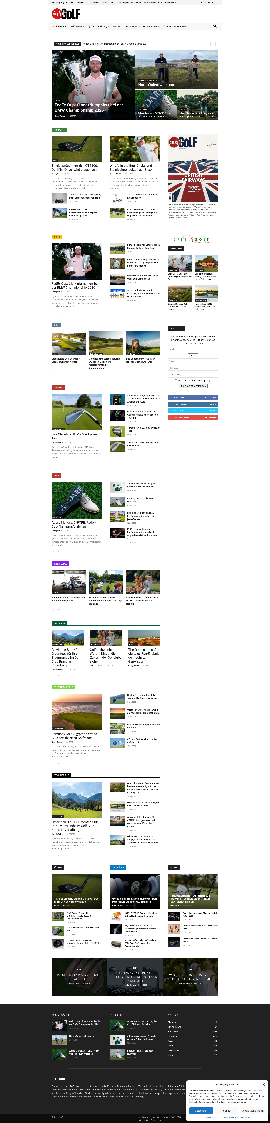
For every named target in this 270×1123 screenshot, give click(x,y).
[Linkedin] (209, 2)
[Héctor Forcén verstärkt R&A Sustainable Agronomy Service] (117, 699)
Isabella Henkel (96, 665)
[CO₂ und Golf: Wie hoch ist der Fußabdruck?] (117, 743)
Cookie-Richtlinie (212, 1117)
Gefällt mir (210, 397)
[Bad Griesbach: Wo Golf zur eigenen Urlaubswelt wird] (143, 343)
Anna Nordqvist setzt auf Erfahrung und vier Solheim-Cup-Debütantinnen (143, 293)
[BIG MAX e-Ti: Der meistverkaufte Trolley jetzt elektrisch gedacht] (59, 213)
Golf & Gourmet (96, 354)
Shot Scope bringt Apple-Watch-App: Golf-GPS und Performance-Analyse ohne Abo (143, 398)
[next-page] (58, 225)
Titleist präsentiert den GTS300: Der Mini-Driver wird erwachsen (75, 167)
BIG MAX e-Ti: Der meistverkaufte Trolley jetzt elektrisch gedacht (83, 212)
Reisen (55, 354)
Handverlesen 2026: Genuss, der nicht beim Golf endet (205, 306)
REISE (56, 325)
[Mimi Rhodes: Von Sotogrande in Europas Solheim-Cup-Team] (197, 105)
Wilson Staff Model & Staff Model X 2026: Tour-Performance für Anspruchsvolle (140, 943)
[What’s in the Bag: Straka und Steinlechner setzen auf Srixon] (135, 149)
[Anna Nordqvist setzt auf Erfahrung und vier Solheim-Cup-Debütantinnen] (117, 294)
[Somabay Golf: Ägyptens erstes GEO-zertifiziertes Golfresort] (77, 712)
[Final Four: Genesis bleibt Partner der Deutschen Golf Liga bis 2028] (106, 582)
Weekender (131, 354)
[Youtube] (216, 2)
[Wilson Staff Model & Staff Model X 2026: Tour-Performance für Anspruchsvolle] (116, 944)
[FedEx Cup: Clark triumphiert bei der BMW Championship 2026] (93, 85)
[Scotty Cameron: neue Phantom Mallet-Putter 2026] (174, 916)
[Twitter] (213, 2)
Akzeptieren (201, 1110)
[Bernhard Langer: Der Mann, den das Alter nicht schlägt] (69, 582)
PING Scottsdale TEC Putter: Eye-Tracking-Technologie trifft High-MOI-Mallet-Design (143, 212)
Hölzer (55, 160)
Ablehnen (226, 1110)
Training (58, 387)
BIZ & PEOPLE (60, 564)
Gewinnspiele (57, 644)
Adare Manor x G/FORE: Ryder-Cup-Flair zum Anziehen (74, 524)
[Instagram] (205, 2)
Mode (56, 475)
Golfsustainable (63, 687)
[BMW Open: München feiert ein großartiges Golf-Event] (180, 263)
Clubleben (176, 248)
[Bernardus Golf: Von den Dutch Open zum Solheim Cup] (117, 279)
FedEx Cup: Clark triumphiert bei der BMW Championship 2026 (115, 43)
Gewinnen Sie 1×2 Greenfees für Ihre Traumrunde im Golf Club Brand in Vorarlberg (66, 657)
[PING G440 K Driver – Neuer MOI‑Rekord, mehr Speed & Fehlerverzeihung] (58, 916)
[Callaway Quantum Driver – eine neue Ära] (58, 931)
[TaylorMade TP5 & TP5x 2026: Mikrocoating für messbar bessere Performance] (116, 929)
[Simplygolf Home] (74, 13)
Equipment (59, 130)
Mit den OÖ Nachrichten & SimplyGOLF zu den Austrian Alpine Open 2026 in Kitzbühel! (142, 839)
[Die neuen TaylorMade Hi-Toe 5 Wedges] (79, 977)
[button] (263, 1084)
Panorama (59, 623)
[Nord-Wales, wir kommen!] (176, 69)
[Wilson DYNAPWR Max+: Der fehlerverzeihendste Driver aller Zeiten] (58, 944)
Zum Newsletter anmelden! (193, 386)
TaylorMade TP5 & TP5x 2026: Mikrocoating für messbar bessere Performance (140, 929)
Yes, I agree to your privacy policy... (195, 380)
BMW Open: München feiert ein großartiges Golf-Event (180, 276)
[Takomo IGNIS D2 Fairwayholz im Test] (117, 431)
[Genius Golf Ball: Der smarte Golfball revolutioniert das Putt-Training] (117, 415)
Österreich (173, 300)
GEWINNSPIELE (61, 775)
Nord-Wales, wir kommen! (82, 1036)
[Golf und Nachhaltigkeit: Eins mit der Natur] (117, 728)
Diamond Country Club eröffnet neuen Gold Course (177, 306)
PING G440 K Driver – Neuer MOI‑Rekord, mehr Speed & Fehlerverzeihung (79, 916)
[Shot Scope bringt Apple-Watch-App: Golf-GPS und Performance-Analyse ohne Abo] (117, 399)
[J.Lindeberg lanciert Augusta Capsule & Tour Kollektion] (117, 487)
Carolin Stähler (116, 174)
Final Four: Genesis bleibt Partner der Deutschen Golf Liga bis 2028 (105, 600)
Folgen (212, 404)
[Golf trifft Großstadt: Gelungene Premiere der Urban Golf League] (206, 263)
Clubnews (199, 270)
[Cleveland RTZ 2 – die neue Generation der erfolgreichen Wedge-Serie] (134, 977)
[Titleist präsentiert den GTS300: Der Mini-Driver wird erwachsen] (77, 149)
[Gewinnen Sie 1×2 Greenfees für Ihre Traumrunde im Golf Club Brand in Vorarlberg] (68, 638)
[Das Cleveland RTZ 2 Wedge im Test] (77, 412)
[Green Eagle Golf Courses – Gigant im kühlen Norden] (69, 343)
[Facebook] (201, 2)
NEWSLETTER (176, 328)
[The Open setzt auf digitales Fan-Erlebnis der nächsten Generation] (144, 638)
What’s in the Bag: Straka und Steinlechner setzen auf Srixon (132, 167)
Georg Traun (57, 174)
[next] (214, 44)
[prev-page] (53, 225)
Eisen (113, 160)
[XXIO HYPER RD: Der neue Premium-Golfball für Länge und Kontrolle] (116, 916)
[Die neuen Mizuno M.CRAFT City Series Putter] (174, 929)
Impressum (245, 1117)
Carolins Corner (58, 429)
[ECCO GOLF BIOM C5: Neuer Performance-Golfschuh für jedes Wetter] (117, 516)
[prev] (209, 44)
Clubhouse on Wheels (148, 80)
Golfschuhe (144, 109)
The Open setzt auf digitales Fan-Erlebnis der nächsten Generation (144, 655)
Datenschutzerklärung (230, 1117)
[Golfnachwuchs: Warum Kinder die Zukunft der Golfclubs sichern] (143, 582)
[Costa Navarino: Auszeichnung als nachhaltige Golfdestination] (117, 713)
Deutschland (173, 270)
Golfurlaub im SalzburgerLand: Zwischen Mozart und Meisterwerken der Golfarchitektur (104, 363)
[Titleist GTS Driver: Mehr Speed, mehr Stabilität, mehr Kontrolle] (59, 198)
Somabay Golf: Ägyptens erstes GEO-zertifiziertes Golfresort (74, 736)
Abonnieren (210, 417)
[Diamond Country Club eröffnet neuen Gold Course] (180, 293)
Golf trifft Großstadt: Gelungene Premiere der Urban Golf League (205, 276)
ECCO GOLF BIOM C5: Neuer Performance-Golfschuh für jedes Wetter (141, 516)
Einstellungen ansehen (253, 1110)
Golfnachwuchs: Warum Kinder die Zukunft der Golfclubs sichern (142, 600)
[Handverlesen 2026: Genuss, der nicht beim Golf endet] (117, 806)
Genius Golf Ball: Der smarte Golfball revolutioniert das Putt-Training (143, 414)
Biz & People (57, 593)
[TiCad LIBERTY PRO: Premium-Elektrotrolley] (117, 198)
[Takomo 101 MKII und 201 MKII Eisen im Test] (117, 446)
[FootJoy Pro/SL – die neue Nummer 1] (117, 502)
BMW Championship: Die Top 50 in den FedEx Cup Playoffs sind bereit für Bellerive (143, 262)
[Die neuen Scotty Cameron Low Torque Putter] (174, 942)
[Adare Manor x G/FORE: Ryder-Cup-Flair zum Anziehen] (156, 105)
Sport (58, 100)
